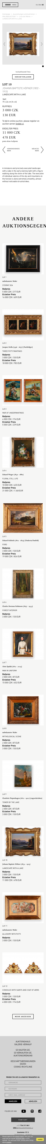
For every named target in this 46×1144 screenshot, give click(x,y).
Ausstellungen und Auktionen (24, 14)
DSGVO (23, 1063)
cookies (8, 1142)
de (43, 5)
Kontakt (23, 1120)
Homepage (6, 14)
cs (37, 5)
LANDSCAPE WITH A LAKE (12, 18)
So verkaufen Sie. (23, 1052)
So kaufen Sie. (23, 1049)
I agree (40, 1139)
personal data (20, 1138)
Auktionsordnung (23, 1055)
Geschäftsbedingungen (23, 1061)
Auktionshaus (23, 1041)
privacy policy (19, 1136)
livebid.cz (20, 123)
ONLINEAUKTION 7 (9, 16)
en (40, 5)
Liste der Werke (25, 16)
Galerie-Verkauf (23, 1044)
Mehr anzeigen (23, 1016)
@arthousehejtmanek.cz (23, 1128)
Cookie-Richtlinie (23, 1066)
